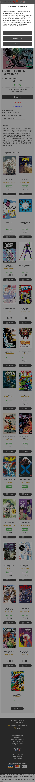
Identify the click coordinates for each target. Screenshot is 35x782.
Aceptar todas (17, 33)
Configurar (17, 44)
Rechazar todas (17, 38)
